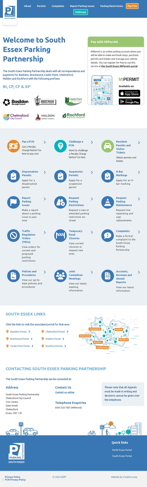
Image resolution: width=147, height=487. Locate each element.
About (27, 6)
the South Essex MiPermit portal (119, 66)
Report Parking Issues (82, 6)
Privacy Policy (12, 477)
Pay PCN (132, 6)
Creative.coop (130, 477)
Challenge (80, 12)
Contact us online (64, 392)
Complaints (58, 6)
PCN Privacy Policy (15, 480)
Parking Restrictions (111, 6)
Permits (41, 6)
